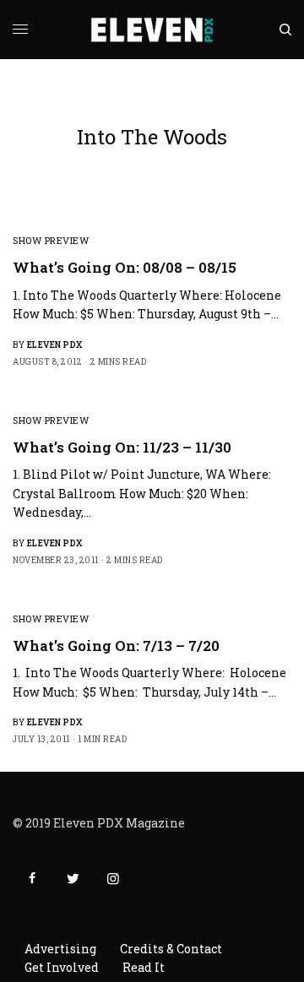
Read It (143, 967)
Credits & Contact (171, 949)
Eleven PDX (55, 344)
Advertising (60, 949)
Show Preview (51, 240)
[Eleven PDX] (152, 29)
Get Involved (61, 967)
